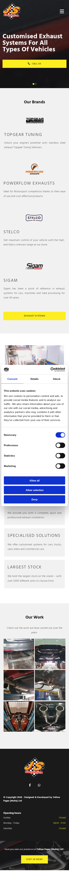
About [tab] (56, 378)
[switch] (60, 445)
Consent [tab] (12, 378)
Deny (34, 499)
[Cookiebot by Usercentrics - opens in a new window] (50, 369)
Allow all (34, 480)
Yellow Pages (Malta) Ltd (50, 849)
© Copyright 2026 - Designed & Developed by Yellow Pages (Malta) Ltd (31, 799)
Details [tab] (34, 378)
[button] (34, 316)
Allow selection (35, 489)
